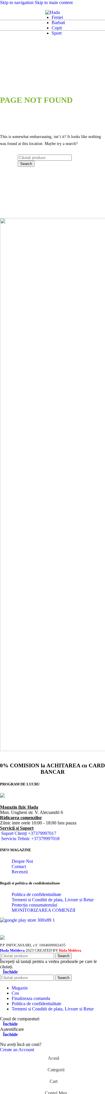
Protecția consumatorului (34, 904)
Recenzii (20, 871)
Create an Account (17, 1049)
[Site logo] (52, 12)
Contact (19, 866)
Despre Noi (22, 861)
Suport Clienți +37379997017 (28, 833)
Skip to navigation (17, 2)
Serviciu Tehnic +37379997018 (30, 838)
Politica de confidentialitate (36, 894)
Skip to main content (54, 2)
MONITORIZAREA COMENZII (43, 910)
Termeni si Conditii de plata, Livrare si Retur (53, 899)
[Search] (10, 12)
